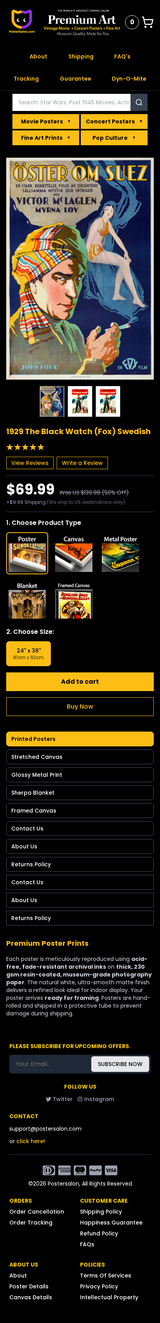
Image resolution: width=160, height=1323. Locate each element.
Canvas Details (30, 1297)
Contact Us (27, 828)
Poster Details (29, 1286)
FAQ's (122, 56)
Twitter (63, 1099)
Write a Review (82, 463)
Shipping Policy (101, 1212)
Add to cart (80, 681)
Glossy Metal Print (36, 775)
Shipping (81, 56)
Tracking (26, 79)
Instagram (99, 1099)
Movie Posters (46, 121)
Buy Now (80, 706)
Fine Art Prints (46, 138)
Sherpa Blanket (32, 793)
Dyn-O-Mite (129, 79)
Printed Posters (33, 739)
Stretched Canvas (37, 757)
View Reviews (30, 463)
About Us (24, 846)
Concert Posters (114, 121)
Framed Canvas (33, 811)
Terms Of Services (105, 1275)
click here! (30, 1141)
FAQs (87, 1244)
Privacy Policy (99, 1286)
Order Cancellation (36, 1212)
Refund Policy (99, 1233)
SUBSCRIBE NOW (120, 1064)
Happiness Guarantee (111, 1222)
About (38, 56)
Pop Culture (114, 138)
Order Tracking (30, 1222)
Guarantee (75, 79)
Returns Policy (31, 864)
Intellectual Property (109, 1297)
